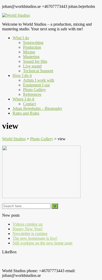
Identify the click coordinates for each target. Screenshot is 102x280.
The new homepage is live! (35, 238)
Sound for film (35, 61)
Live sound (32, 66)
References (32, 94)
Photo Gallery (34, 89)
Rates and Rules (26, 113)
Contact (29, 104)
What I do (21, 38)
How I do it (22, 75)
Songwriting (33, 42)
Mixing (29, 52)
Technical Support (38, 71)
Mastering (31, 56)
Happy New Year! (28, 229)
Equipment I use (36, 85)
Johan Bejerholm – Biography (37, 108)
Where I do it (23, 99)
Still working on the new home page (42, 243)
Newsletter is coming (30, 233)
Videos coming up (28, 224)
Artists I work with (38, 80)
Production (32, 47)
